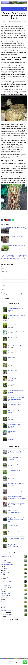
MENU (24, 8)
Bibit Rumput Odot (11, 255)
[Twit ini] (5, 220)
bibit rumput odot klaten (17, 256)
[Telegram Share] (10, 220)
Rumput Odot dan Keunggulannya (17, 245)
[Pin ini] (7, 220)
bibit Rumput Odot (13, 65)
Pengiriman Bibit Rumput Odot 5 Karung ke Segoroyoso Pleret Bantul (18, 228)
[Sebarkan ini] (2, 220)
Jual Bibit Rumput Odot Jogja (16, 236)
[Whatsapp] (13, 220)
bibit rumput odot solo (14, 258)
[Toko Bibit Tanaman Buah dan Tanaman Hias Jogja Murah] (14, 2)
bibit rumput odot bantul (6, 256)
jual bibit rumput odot (11, 260)
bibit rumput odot (22, 255)
